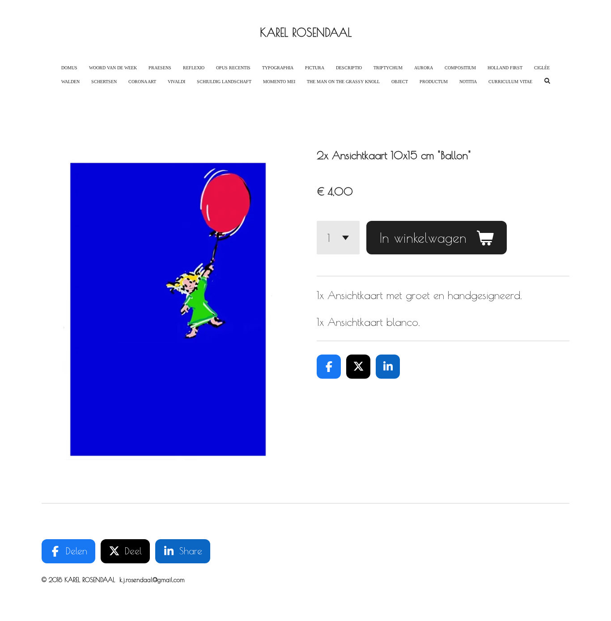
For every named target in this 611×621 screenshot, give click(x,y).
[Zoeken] (547, 80)
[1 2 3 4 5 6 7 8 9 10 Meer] (338, 237)
